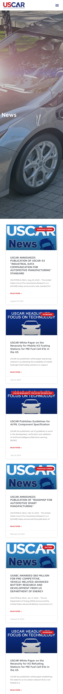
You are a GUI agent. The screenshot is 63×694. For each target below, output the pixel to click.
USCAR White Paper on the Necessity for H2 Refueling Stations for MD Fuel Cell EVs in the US (29, 665)
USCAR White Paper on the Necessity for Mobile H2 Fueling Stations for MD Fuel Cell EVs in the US (30, 347)
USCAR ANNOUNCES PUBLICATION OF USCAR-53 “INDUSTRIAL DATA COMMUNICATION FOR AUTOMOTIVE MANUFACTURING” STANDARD (30, 265)
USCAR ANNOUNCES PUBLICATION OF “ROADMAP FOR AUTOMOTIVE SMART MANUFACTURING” (31, 501)
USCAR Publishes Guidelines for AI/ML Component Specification (30, 423)
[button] (57, 5)
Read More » (16, 293)
